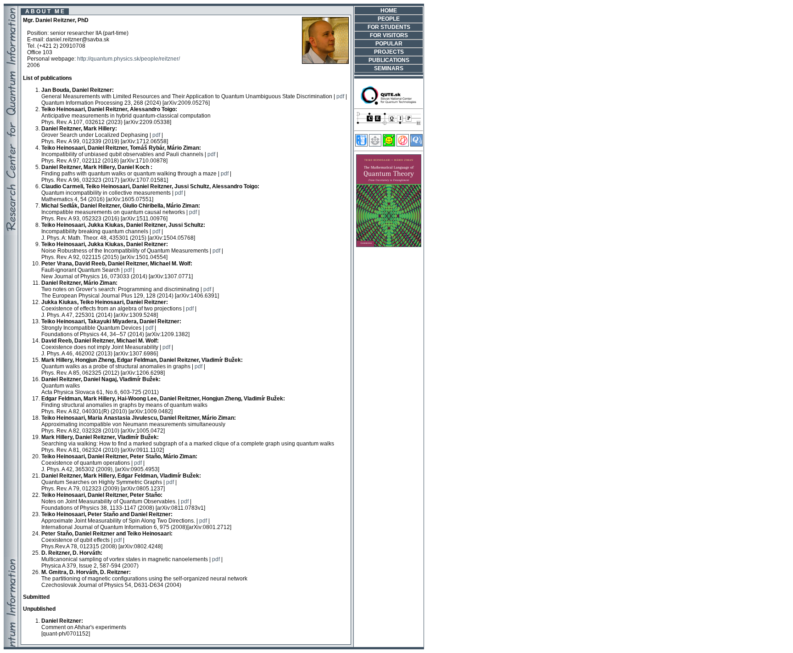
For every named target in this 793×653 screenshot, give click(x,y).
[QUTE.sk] (389, 104)
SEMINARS (388, 68)
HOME (388, 10)
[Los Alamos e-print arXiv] (389, 144)
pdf (340, 96)
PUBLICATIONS (389, 60)
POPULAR (388, 43)
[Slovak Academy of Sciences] (375, 144)
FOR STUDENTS (389, 27)
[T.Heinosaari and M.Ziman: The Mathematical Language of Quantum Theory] (388, 245)
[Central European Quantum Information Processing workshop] (389, 126)
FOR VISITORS (389, 35)
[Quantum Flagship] (402, 144)
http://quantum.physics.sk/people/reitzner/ (128, 59)
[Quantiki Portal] (416, 144)
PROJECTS (389, 52)
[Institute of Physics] (361, 144)
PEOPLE (389, 19)
